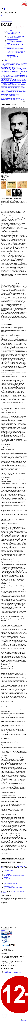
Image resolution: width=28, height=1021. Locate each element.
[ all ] (2, 15)
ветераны (6, 877)
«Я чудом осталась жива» (10, 884)
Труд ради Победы (8, 886)
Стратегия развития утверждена (15, 44)
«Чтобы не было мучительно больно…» (11, 63)
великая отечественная (9, 873)
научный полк (7, 874)
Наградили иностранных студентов (16, 51)
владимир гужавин (8, 870)
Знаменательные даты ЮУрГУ (8, 68)
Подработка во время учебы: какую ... (10, 74)
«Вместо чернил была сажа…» (11, 883)
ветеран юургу (7, 878)
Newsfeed (6, 60)
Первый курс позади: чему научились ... (11, 84)
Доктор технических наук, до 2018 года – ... (14, 70)
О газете (6, 971)
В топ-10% (9, 40)
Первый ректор (15, 891)
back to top (3, 930)
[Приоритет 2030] (24, 6)
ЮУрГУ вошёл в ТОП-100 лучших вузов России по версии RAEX (15, 37)
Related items (4, 880)
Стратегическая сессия (12, 39)
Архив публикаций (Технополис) (12, 972)
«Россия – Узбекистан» (12, 56)
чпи (5, 871)
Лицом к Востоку (11, 55)
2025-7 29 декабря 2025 (6, 21)
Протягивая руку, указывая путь (15, 52)
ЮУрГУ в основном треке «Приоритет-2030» (13, 33)
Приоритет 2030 (8, 30)
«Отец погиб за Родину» (10, 888)
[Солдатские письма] (3, 188)
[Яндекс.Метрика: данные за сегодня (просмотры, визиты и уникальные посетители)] (24, 1020)
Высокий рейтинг (11, 35)
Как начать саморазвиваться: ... (9, 95)
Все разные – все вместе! (13, 53)
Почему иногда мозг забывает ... (9, 90)
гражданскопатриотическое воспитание (14, 875)
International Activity (9, 47)
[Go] (24, 101)
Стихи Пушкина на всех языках (15, 57)
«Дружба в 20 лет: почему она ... (9, 79)
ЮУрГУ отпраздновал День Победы (13, 887)
